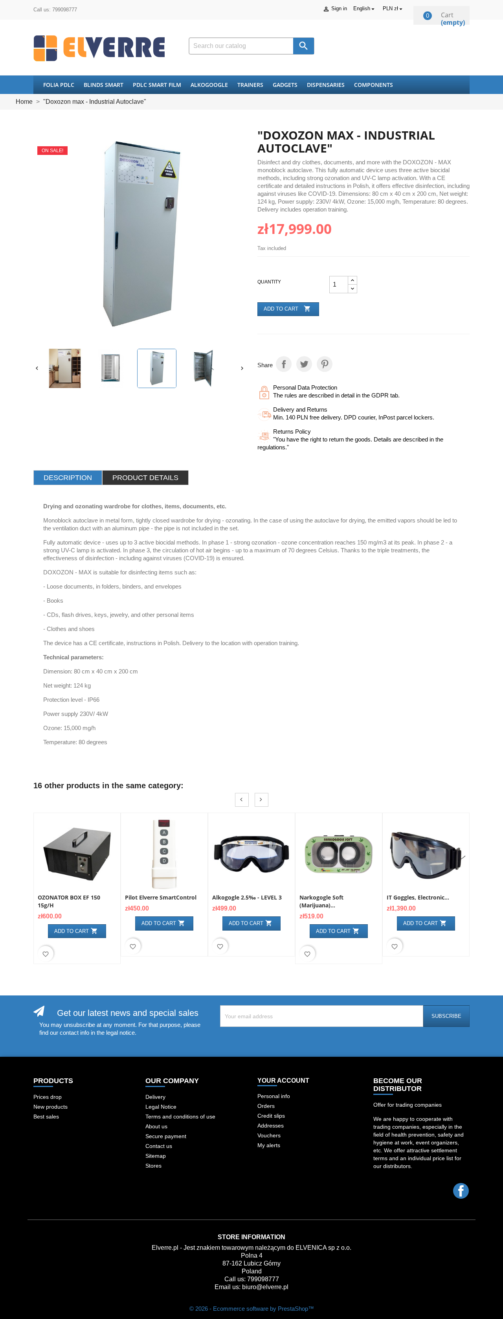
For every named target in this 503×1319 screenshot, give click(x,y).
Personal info (273, 1096)
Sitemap (155, 1156)
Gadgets (285, 84)
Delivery (155, 1097)
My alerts (268, 1145)
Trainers (250, 84)
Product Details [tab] (145, 478)
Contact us (158, 1146)
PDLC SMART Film (157, 84)
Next (261, 800)
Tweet (304, 364)
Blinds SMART (103, 84)
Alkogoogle (209, 84)
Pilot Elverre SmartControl (160, 897)
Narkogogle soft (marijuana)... (321, 901)
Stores (153, 1166)
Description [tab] (68, 478)
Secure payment (165, 1136)
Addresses (270, 1125)
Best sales (46, 1116)
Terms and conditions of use (180, 1116)
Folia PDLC (58, 84)
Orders (266, 1106)
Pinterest (324, 364)
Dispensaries (326, 84)
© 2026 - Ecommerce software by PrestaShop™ (251, 1308)
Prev (242, 800)
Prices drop (47, 1097)
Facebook (461, 1191)
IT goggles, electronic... (418, 897)
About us (156, 1126)
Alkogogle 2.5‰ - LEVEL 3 (247, 897)
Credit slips (271, 1116)
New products (50, 1107)
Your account (283, 1080)
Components (373, 84)
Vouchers (269, 1135)
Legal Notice (160, 1107)
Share (284, 364)
